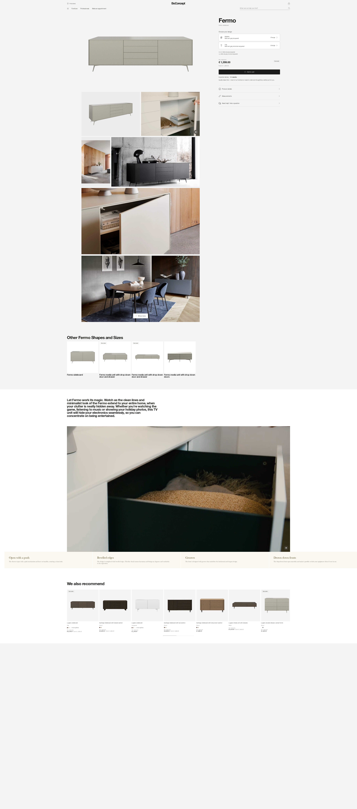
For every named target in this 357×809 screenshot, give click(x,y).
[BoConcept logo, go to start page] (178, 4)
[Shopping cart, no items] (289, 4)
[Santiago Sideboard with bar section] (180, 605)
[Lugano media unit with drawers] (244, 605)
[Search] (289, 8)
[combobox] (265, 8)
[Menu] (68, 9)
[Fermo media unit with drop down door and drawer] (115, 357)
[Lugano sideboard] (83, 605)
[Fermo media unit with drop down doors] (180, 357)
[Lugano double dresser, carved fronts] (277, 605)
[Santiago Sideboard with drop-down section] (212, 605)
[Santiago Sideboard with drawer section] (115, 605)
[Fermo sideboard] (83, 357)
